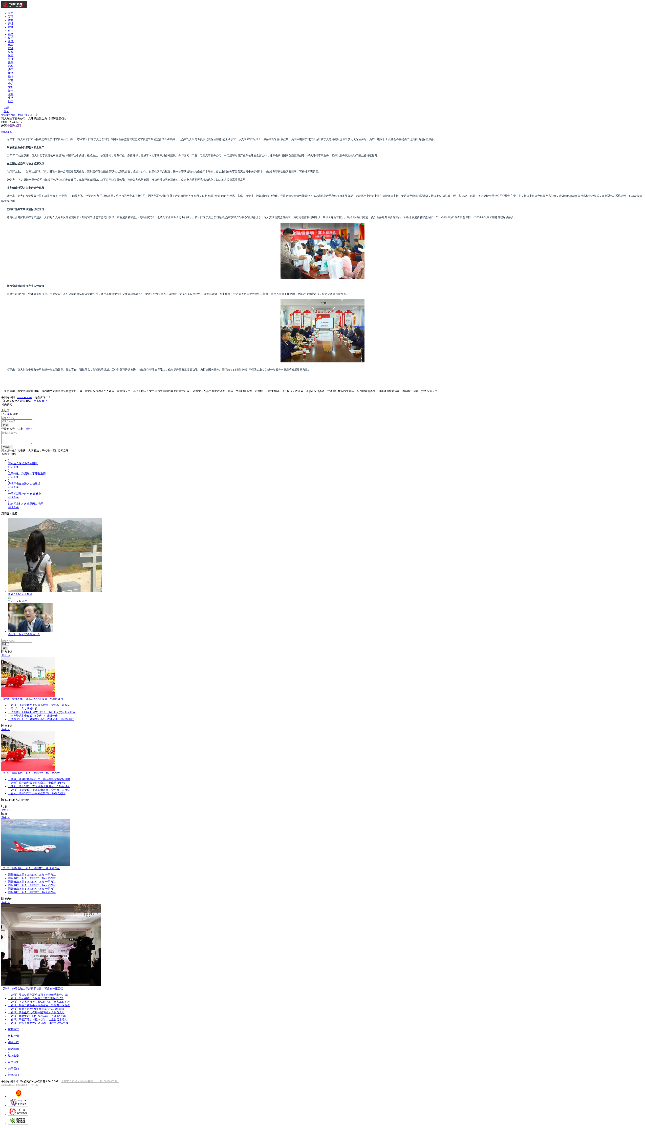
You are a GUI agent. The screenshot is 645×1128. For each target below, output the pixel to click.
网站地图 (13, 1048)
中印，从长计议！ (24, 708)
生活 (10, 97)
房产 (10, 69)
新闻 (10, 16)
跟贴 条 (6, 132)
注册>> (28, 428)
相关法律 (13, 1042)
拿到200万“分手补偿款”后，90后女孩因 (37, 793)
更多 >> (5, 655)
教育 (10, 80)
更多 (11, 41)
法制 (10, 94)
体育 (10, 20)
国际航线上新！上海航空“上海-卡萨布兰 (30, 773)
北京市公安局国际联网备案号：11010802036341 (90, 1081)
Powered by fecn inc (27, 1084)
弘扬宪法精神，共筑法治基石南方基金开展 (39, 1001)
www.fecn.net (24, 397)
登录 (6, 111)
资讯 (28, 114)
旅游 (10, 73)
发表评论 (7, 447)
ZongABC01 (8, 1084)
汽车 (10, 66)
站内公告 (13, 1055)
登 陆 (5, 425)
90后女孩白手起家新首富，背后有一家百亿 (39, 705)
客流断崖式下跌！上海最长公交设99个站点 (41, 712)
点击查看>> (40, 400)
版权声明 (13, 1035)
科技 (10, 34)
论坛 (10, 76)
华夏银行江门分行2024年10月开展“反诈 (37, 1016)
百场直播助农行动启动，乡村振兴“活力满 (38, 1023)
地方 (10, 101)
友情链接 (13, 1062)
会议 (10, 83)
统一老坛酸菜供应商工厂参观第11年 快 (36, 782)
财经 (10, 27)
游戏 (10, 90)
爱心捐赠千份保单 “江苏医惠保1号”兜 (35, 998)
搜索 (5, 647)
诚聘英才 (13, 1029)
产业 (10, 23)
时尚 (10, 30)
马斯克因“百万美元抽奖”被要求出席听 (36, 1008)
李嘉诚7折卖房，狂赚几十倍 (33, 715)
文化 (10, 87)
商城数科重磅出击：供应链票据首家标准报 (39, 779)
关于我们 (13, 1068)
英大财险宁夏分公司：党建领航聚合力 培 (38, 994)
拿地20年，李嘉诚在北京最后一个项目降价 (32, 698)
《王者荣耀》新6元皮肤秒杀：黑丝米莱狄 (41, 719)
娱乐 (10, 37)
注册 (6, 107)
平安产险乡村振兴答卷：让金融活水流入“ (38, 1019)
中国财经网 (8, 114)
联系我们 (13, 1075)
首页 (10, 13)
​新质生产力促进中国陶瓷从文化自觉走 (36, 1012)
